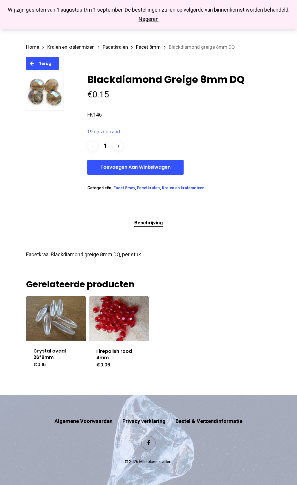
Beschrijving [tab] (148, 223)
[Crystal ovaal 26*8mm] (56, 318)
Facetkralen (115, 47)
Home (32, 47)
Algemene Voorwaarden (84, 421)
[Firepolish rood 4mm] (119, 318)
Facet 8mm (148, 47)
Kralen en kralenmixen (71, 47)
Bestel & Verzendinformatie (208, 421)
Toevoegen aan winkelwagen (135, 167)
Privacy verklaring (144, 421)
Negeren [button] (149, 19)
